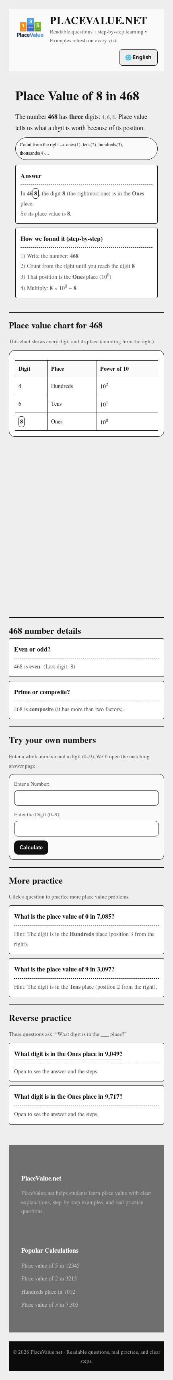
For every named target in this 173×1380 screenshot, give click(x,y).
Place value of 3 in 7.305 (49, 1304)
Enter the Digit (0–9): (37, 814)
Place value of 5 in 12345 (50, 1265)
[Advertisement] (86, 523)
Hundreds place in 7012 (48, 1291)
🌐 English (138, 57)
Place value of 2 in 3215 (49, 1278)
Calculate (31, 848)
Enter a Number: (31, 783)
